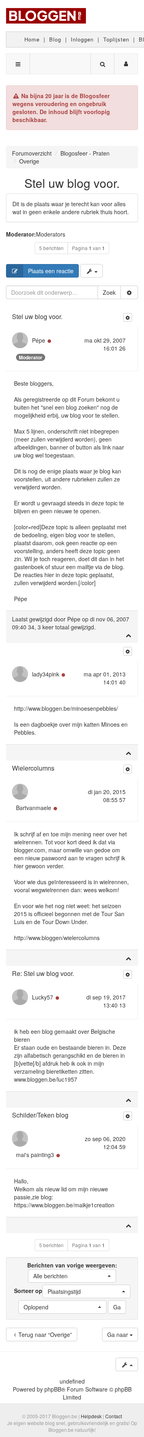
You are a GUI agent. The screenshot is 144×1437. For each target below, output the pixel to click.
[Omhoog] (128, 635)
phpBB (52, 1389)
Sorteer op (47, 1290)
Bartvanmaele (33, 808)
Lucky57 (42, 997)
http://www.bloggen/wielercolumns (57, 938)
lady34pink (45, 674)
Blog (55, 39)
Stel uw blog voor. (72, 182)
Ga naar (118, 1334)
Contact (113, 1416)
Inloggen (82, 39)
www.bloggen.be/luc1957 (45, 1079)
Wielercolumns (33, 768)
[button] (72, 1276)
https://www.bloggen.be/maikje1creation (64, 1205)
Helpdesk (91, 1416)
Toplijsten (116, 39)
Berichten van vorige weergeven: (72, 1270)
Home (32, 39)
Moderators (50, 234)
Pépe (38, 340)
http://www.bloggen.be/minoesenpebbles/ (66, 708)
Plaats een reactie (51, 271)
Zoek (109, 292)
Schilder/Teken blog (40, 1115)
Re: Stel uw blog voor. (43, 973)
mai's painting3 (35, 1155)
